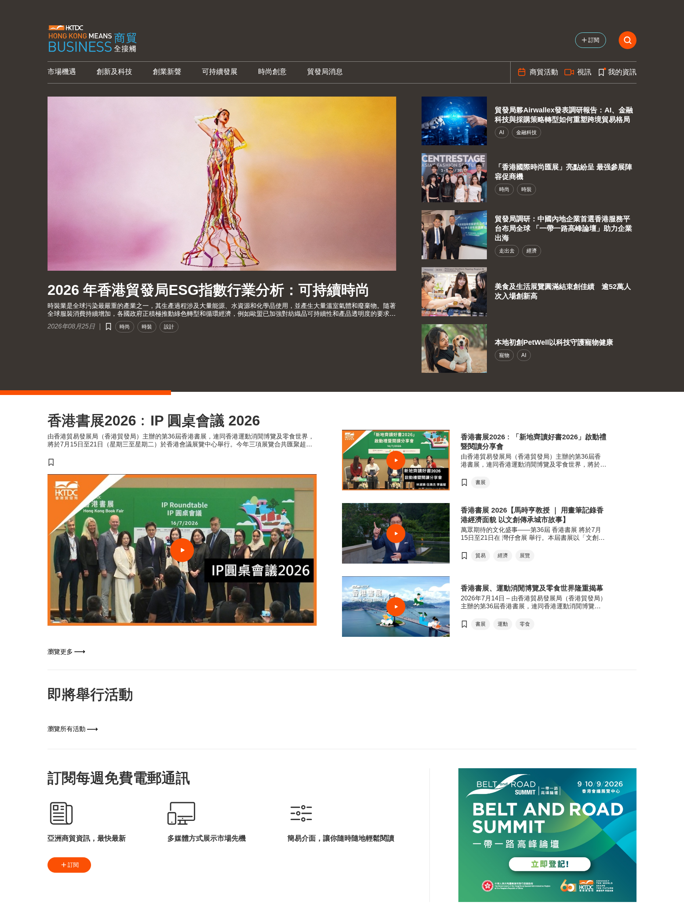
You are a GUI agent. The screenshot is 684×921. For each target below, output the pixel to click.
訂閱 (73, 865)
